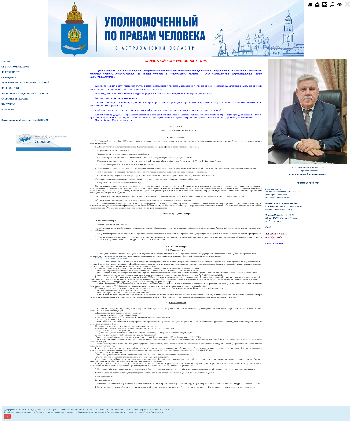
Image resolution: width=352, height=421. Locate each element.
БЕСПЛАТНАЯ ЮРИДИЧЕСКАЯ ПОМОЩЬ (24, 93)
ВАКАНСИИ (7, 109)
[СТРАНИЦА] (324, 4)
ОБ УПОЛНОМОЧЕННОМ (15, 67)
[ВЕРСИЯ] (339, 4)
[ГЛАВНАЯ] (309, 4)
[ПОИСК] (332, 4)
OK (7, 416)
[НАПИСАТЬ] (317, 4)
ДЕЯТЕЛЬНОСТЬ (10, 72)
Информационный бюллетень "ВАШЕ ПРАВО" (25, 120)
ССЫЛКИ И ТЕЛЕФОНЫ (14, 99)
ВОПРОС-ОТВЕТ (10, 88)
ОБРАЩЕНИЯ (8, 77)
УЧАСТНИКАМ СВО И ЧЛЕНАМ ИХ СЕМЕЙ (25, 83)
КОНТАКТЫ (8, 104)
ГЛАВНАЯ (6, 61)
